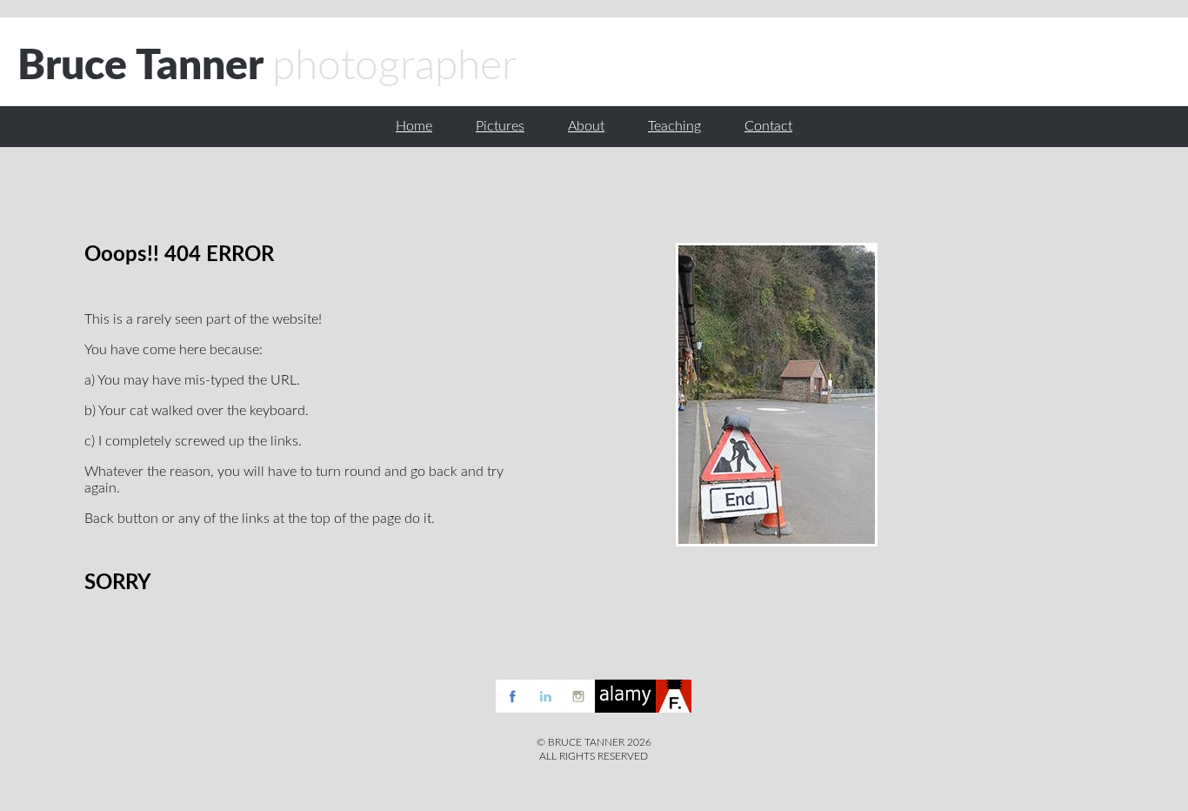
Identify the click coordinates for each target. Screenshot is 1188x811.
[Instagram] (578, 707)
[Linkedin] (545, 707)
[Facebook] (512, 707)
